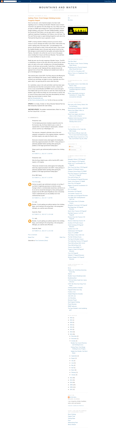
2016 (71, 327)
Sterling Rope (71, 418)
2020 (71, 322)
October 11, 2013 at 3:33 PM (42, 177)
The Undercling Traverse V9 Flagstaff (78, 241)
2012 (71, 377)
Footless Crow (71, 292)
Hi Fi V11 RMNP (72, 189)
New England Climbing (74, 302)
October (73, 341)
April (72, 367)
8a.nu (69, 268)
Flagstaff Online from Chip (75, 289)
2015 (71, 329)
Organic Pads (71, 416)
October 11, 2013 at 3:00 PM (42, 153)
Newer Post (31, 237)
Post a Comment (32, 234)
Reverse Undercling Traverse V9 (76, 220)
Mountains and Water (58, 7)
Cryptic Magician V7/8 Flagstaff (76, 161)
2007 (71, 389)
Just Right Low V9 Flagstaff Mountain (78, 195)
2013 (71, 334)
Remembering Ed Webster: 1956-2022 (78, 108)
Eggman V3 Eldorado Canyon (75, 169)
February (73, 372)
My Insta (70, 20)
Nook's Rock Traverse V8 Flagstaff (77, 211)
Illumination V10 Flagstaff (74, 191)
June (72, 363)
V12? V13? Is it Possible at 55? (76, 71)
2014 (71, 332)
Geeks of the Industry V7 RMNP (76, 181)
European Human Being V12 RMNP (77, 171)
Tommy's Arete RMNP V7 (74, 247)
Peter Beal (35, 181)
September (74, 356)
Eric (33, 202)
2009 (71, 384)
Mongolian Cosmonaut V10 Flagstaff (77, 205)
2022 (71, 317)
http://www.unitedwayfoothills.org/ (38, 100)
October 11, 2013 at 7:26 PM (42, 198)
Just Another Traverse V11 (75, 193)
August (73, 358)
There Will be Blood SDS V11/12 (76, 243)
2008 (71, 387)
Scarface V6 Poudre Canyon (75, 223)
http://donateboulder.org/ (36, 98)
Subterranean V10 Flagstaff (75, 231)
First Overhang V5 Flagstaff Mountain (78, 179)
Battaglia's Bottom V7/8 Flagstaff (76, 159)
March (73, 370)
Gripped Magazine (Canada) (75, 294)
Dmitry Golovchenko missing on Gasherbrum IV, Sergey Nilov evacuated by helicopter (76, 95)
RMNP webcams (72, 306)
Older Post (62, 237)
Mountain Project (72, 300)
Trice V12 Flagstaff (73, 253)
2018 (71, 324)
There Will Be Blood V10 (74, 245)
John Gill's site (72, 296)
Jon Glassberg (72, 298)
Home (46, 237)
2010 (71, 382)
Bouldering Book (72, 278)
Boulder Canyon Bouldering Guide (77, 276)
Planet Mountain (72, 304)
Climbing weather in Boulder (75, 287)
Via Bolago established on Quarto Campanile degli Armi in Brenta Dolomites (77, 89)
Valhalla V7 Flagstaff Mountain (76, 255)
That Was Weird (72, 61)
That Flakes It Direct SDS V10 (76, 235)
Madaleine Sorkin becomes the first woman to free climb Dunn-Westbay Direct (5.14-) (77, 119)
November (74, 338)
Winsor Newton (72, 424)
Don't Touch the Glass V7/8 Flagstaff (77, 167)
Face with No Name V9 (74, 177)
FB (69, 18)
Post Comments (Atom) (41, 240)
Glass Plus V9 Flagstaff (74, 183)
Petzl (69, 420)
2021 (71, 320)
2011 (71, 380)
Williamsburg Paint (73, 422)
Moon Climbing (72, 414)
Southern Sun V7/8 (73, 228)
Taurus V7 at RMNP (73, 233)
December (74, 336)
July (72, 360)
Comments (73, 149)
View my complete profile (76, 405)
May (72, 365)
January (73, 374)
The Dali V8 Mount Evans (74, 237)
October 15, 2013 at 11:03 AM (42, 214)
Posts (72, 146)
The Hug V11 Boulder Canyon (75, 239)
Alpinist (70, 274)
